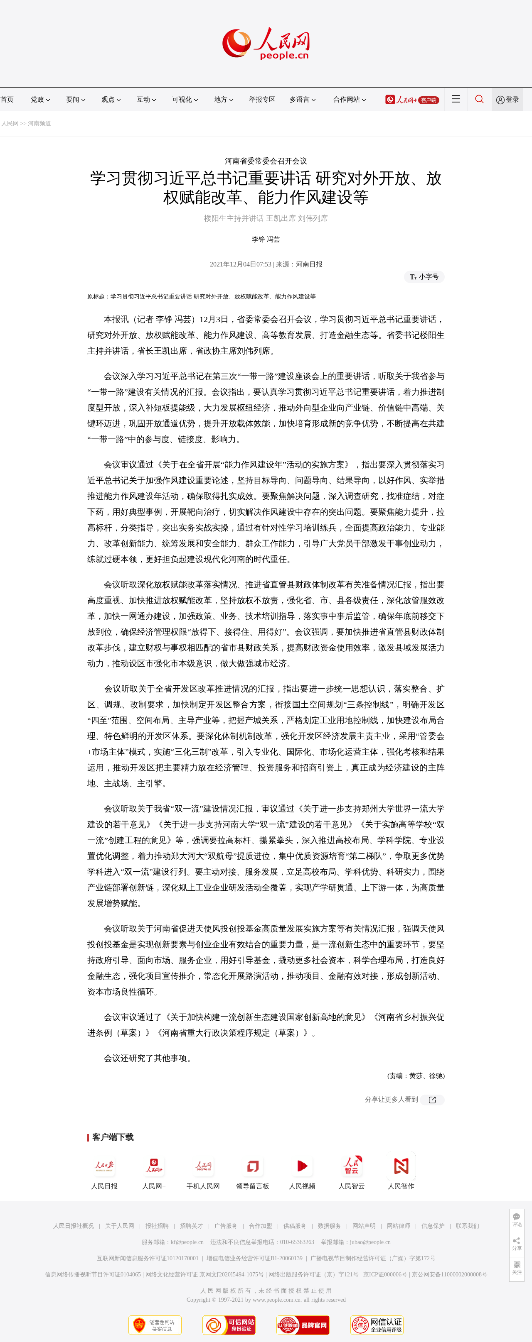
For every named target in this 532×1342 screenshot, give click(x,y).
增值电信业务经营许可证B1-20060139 (255, 1258)
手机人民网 (203, 1186)
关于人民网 (119, 1226)
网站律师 (398, 1226)
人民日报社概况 (73, 1226)
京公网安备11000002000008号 (450, 1274)
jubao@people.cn (370, 1242)
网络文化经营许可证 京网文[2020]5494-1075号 (204, 1274)
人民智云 (351, 1186)
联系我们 (467, 1226)
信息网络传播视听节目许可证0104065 (93, 1274)
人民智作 (401, 1186)
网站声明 (364, 1226)
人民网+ (154, 1186)
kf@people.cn (187, 1242)
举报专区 (262, 99)
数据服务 (329, 1226)
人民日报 (104, 1186)
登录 (512, 99)
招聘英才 (191, 1226)
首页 (7, 99)
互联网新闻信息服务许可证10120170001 (148, 1258)
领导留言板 (252, 1186)
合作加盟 (260, 1226)
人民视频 (302, 1186)
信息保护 (433, 1226)
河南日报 (309, 264)
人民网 (10, 123)
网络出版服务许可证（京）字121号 (313, 1274)
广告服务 (226, 1226)
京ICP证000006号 (385, 1274)
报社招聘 (157, 1226)
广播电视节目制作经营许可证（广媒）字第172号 (373, 1258)
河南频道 (39, 123)
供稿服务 (295, 1226)
